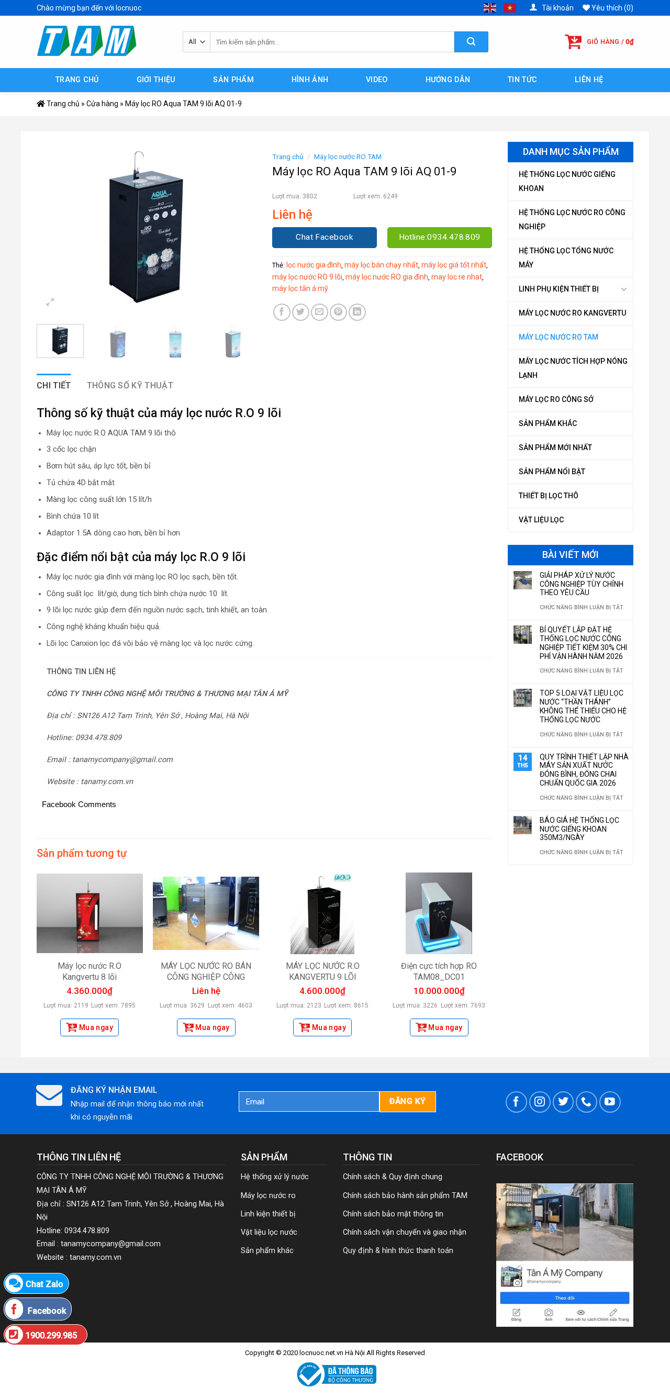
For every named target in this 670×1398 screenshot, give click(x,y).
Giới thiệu (156, 79)
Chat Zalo (44, 1284)
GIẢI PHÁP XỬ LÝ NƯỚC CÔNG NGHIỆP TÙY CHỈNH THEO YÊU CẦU (581, 584)
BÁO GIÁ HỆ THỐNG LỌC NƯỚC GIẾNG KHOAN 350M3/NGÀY (579, 829)
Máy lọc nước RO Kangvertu (572, 313)
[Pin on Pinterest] (338, 312)
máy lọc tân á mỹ (300, 288)
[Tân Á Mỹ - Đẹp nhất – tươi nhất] (102, 41)
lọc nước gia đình (313, 265)
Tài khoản (557, 8)
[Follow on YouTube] (610, 1102)
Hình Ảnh (310, 79)
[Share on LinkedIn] (357, 312)
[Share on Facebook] (282, 312)
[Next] (238, 232)
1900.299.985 (51, 1335)
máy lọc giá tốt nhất (453, 265)
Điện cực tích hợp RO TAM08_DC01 (439, 971)
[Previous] (54, 232)
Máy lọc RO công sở (556, 399)
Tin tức (522, 79)
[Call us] (586, 1102)
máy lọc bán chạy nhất (381, 265)
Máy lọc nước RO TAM (558, 337)
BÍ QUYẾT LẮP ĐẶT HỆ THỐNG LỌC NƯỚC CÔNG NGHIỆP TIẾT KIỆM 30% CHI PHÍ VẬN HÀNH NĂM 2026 (583, 642)
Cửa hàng (102, 103)
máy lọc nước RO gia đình (386, 277)
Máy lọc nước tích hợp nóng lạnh (573, 368)
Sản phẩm (233, 79)
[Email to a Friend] (319, 312)
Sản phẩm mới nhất (555, 447)
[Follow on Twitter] (563, 1102)
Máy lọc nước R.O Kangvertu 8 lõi (89, 971)
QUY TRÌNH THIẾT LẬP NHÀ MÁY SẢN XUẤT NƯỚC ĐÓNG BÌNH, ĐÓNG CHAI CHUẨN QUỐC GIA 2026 (584, 770)
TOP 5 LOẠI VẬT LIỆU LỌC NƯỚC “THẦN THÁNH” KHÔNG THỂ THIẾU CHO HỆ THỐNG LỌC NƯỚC (583, 706)
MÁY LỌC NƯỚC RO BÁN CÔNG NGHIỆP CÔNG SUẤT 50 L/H (206, 977)
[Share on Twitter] (300, 312)
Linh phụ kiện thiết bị (559, 289)
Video (376, 79)
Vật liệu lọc (541, 520)
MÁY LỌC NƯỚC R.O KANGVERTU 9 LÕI (323, 971)
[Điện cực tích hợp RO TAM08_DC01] (439, 913)
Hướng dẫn (448, 79)
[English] (490, 7)
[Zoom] (50, 303)
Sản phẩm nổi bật (552, 471)
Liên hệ (589, 79)
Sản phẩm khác (548, 423)
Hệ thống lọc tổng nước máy (566, 258)
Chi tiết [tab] (54, 385)
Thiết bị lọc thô (548, 495)
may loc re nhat (456, 277)
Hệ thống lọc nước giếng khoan (567, 181)
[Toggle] (624, 289)
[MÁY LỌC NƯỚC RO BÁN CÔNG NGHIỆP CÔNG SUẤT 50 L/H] (206, 913)
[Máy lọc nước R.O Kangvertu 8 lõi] (90, 913)
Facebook (46, 1311)
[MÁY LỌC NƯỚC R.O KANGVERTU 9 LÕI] (323, 913)
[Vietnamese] (510, 7)
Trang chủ (77, 79)
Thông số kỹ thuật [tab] (130, 385)
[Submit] (471, 41)
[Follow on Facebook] (516, 1102)
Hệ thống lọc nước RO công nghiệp (572, 219)
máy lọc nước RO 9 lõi (307, 277)
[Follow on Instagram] (540, 1102)
